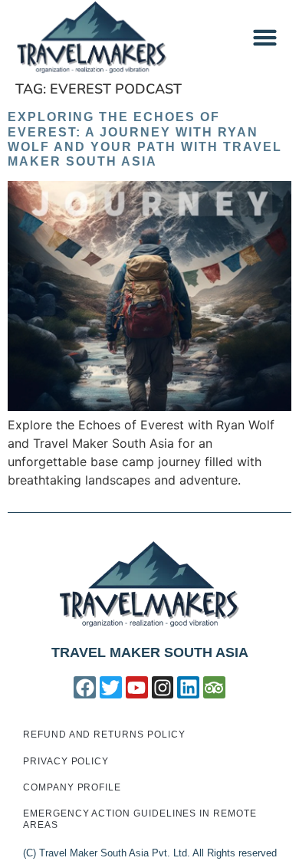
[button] (265, 37)
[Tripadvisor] (214, 687)
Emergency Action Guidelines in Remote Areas (140, 819)
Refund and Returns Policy (104, 734)
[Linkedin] (188, 687)
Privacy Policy (66, 761)
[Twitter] (111, 687)
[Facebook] (85, 687)
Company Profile (72, 787)
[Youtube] (137, 687)
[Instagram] (163, 687)
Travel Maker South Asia (149, 652)
